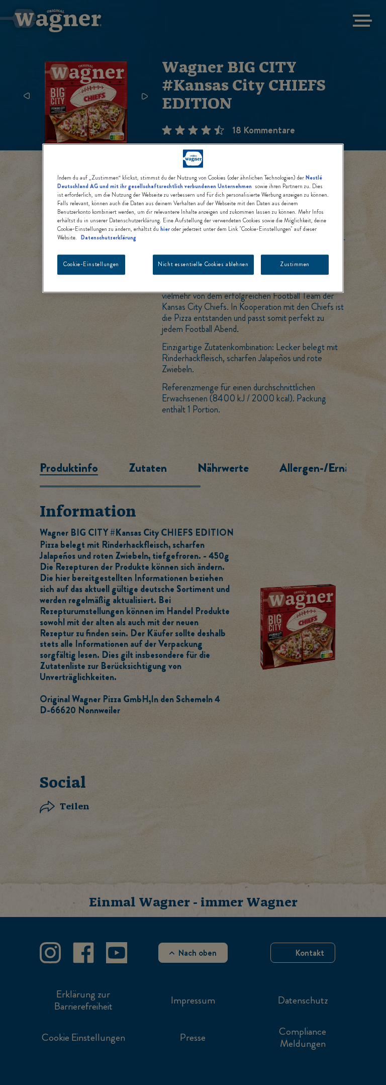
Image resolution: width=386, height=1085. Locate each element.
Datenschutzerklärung (108, 237)
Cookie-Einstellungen (91, 264)
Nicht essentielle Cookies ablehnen (203, 264)
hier (165, 229)
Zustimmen (295, 264)
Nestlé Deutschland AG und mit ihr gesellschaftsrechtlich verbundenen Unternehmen (189, 182)
